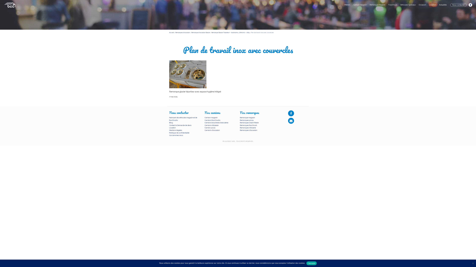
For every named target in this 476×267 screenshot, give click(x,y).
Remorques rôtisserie (248, 128)
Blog (171, 123)
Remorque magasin (377, 5)
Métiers (347, 5)
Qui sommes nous (176, 135)
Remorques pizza (246, 120)
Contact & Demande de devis (180, 125)
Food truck (392, 5)
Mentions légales (175, 130)
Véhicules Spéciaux (408, 5)
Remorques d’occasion (248, 130)
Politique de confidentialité (179, 133)
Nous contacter (458, 5)
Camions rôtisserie (211, 125)
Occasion (422, 5)
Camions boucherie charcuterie (216, 123)
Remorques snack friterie (249, 123)
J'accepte (311, 263)
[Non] (473, 263)
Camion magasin (360, 5)
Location (432, 5)
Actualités (443, 5)
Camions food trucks (212, 120)
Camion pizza (210, 128)
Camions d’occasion (212, 130)
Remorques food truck (248, 125)
